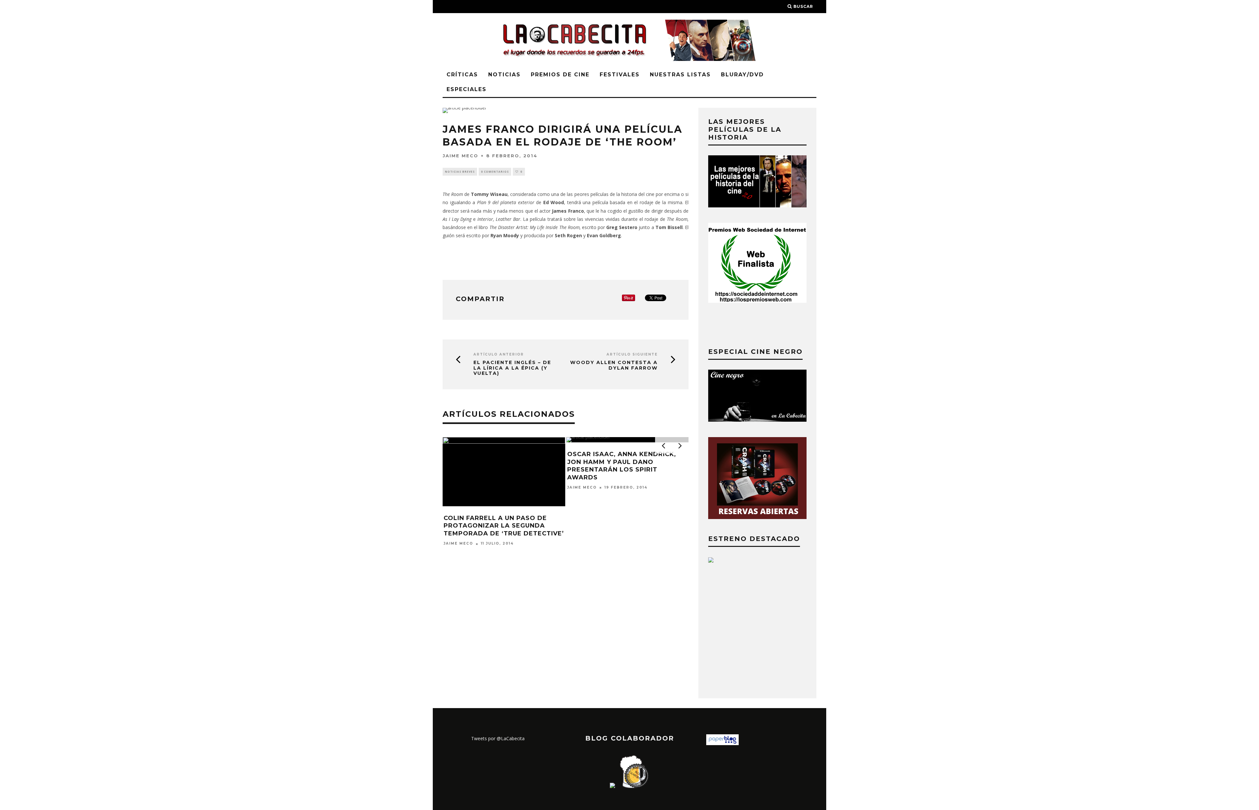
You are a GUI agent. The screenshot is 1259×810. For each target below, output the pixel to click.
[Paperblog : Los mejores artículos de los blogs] (722, 743)
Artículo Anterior (498, 354)
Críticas (462, 74)
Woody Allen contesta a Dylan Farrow (614, 365)
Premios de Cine (560, 74)
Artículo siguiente (632, 354)
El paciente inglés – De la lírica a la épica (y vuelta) (512, 368)
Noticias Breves (460, 171)
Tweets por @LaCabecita (498, 738)
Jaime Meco (460, 155)
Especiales (467, 89)
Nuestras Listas (680, 74)
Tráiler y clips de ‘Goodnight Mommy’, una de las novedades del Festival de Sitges (503, 525)
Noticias (504, 74)
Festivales (620, 74)
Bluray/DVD (742, 74)
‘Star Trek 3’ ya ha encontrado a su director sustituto (628, 534)
